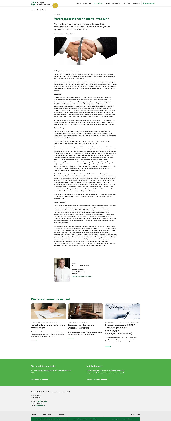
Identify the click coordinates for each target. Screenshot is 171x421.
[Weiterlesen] (34, 341)
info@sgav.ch (40, 405)
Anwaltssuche (87, 3)
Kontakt (33, 414)
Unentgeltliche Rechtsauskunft (122, 419)
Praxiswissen (98, 3)
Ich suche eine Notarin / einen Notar (85, 419)
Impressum (61, 414)
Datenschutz (47, 414)
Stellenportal (116, 3)
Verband (78, 3)
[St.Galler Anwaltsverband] (52, 3)
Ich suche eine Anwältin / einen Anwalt (49, 419)
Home (33, 10)
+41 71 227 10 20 (42, 401)
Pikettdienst (127, 3)
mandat (107, 3)
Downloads (136, 3)
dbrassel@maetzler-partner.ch (82, 276)
